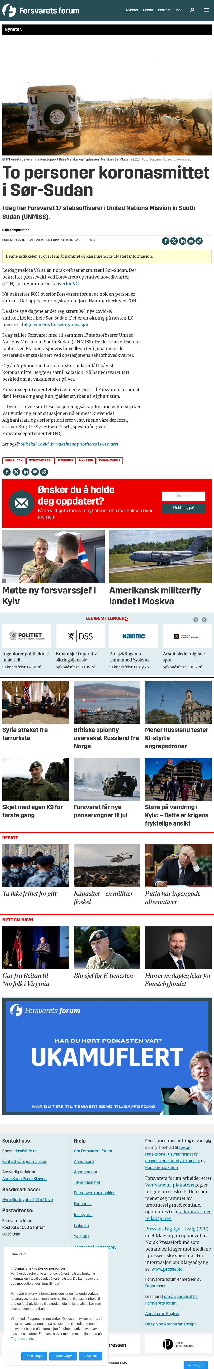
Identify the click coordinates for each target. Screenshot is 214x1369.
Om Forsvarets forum (93, 1151)
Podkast (164, 10)
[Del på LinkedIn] (182, 241)
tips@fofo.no (26, 1151)
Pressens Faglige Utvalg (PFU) (177, 1229)
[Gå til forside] (40, 10)
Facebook (83, 1204)
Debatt (148, 10)
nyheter (86, 460)
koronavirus (109, 460)
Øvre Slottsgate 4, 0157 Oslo (27, 1200)
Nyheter (132, 10)
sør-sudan (14, 460)
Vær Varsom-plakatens (169, 1185)
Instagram (83, 1215)
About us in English (162, 1314)
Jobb (178, 10)
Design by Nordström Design (171, 1324)
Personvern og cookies (94, 1193)
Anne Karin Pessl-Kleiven (24, 1179)
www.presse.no (167, 1269)
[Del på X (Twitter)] (174, 241)
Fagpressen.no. (22, 1339)
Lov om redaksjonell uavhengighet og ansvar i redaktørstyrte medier (172, 1154)
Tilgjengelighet (87, 1183)
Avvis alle (90, 1356)
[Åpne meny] (206, 10)
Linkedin (81, 1226)
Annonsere (84, 1162)
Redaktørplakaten (161, 1168)
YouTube (82, 1237)
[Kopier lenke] (199, 241)
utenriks (65, 460)
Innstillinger (195, 1365)
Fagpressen (156, 1286)
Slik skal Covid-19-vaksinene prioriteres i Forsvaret (69, 444)
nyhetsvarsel (40, 460)
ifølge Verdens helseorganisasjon (55, 324)
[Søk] (192, 10)
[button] (196, 619)
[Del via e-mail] (191, 241)
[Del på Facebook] (166, 241)
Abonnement (85, 1172)
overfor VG (67, 283)
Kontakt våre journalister (24, 1162)
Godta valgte (63, 1356)
